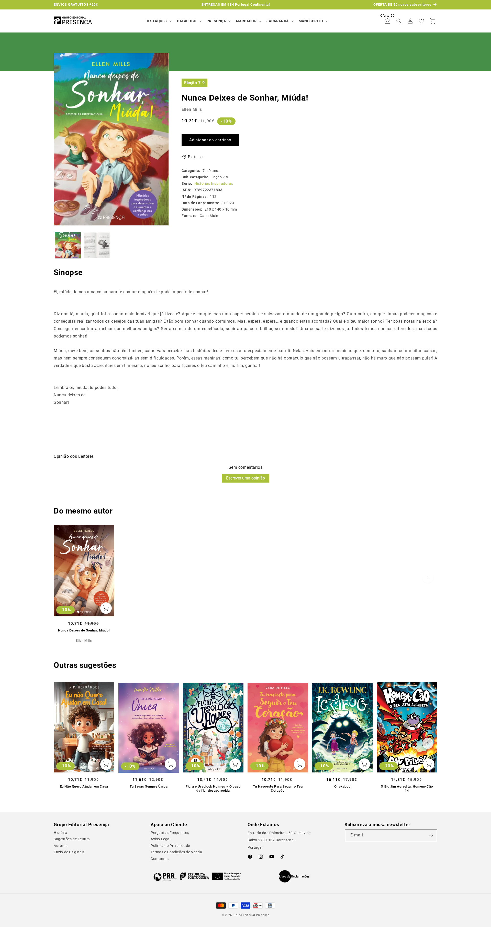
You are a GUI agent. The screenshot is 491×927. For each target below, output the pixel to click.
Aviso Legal (161, 839)
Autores (60, 846)
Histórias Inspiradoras (213, 183)
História (61, 833)
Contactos (160, 859)
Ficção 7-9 (194, 82)
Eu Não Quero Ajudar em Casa (84, 786)
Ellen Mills (192, 109)
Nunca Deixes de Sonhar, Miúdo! (84, 630)
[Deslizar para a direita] (427, 577)
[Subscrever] (431, 835)
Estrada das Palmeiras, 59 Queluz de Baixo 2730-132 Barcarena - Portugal (279, 840)
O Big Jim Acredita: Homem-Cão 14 (407, 788)
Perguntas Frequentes (170, 833)
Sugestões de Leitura (72, 839)
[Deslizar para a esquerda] (63, 577)
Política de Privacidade (170, 846)
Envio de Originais (69, 852)
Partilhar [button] (195, 157)
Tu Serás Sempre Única (149, 786)
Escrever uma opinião (245, 478)
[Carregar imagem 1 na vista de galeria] (68, 245)
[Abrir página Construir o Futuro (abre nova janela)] (197, 876)
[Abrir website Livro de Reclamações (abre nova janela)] (294, 876)
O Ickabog (342, 786)
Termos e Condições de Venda (176, 852)
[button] (158, 21)
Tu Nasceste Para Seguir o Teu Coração (278, 788)
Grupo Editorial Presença (251, 915)
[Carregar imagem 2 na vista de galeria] (97, 245)
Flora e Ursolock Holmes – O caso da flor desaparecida (213, 788)
